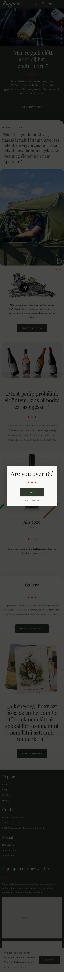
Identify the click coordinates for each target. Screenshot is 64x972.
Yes (32, 492)
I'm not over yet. (32, 500)
